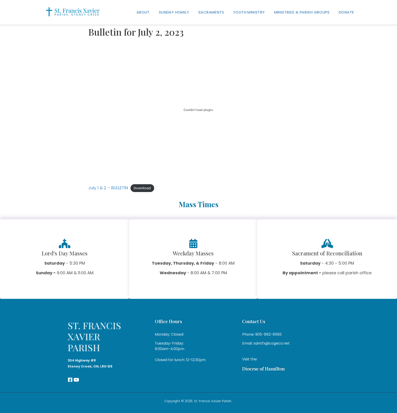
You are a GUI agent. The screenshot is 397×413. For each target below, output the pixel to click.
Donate (346, 12)
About (143, 12)
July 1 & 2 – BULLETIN (108, 188)
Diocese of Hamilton (263, 368)
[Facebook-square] (70, 379)
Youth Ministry (249, 12)
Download (142, 188)
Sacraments (211, 12)
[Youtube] (76, 379)
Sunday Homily (174, 12)
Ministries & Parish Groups (301, 12)
